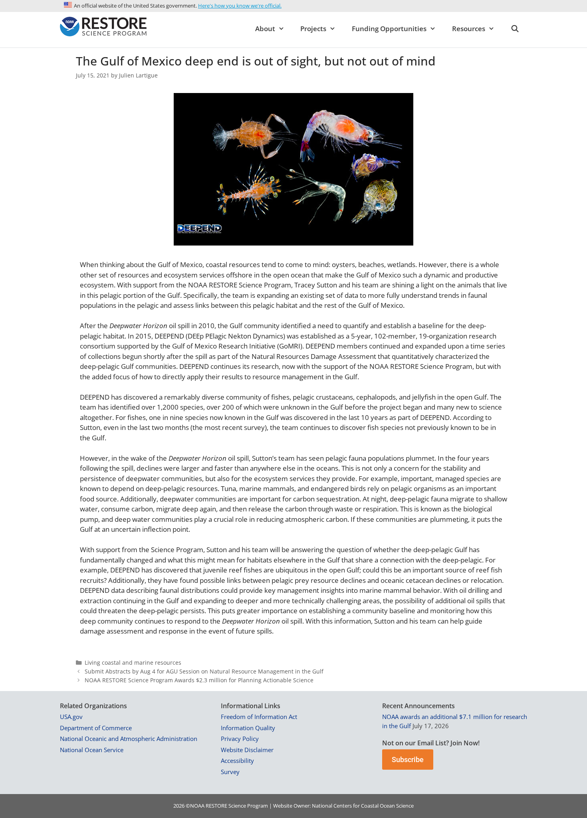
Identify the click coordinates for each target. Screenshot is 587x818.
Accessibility (237, 761)
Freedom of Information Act (259, 717)
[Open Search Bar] (514, 29)
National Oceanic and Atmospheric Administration (128, 739)
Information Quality (248, 728)
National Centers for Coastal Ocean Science (363, 805)
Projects (313, 28)
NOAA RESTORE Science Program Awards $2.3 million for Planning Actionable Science (199, 680)
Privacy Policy (240, 739)
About (265, 28)
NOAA (197, 805)
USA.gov (71, 717)
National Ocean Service (91, 750)
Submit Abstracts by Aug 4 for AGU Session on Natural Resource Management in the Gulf (204, 671)
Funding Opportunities (389, 28)
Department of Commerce (96, 728)
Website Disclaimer (247, 750)
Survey (230, 772)
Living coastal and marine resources (133, 662)
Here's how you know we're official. (240, 5)
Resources (468, 28)
